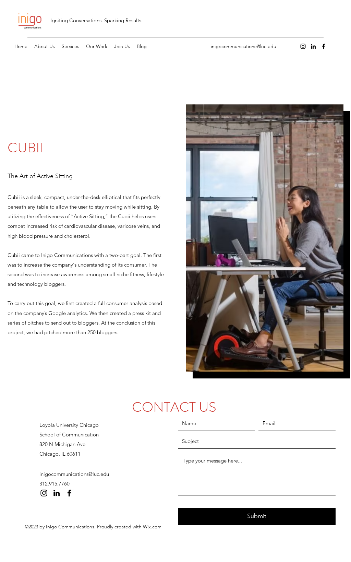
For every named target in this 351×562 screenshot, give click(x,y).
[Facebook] (323, 46)
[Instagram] (303, 46)
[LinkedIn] (313, 46)
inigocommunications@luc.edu (243, 46)
